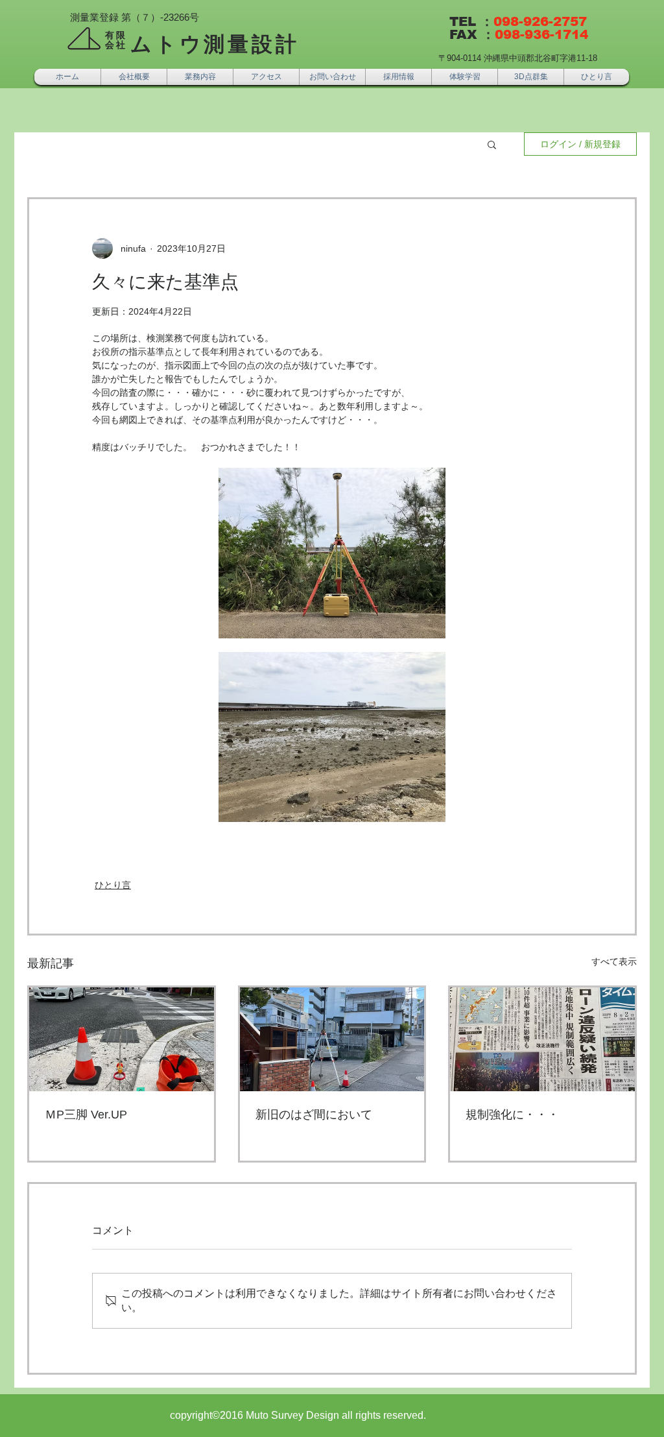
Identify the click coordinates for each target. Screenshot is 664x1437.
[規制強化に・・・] (542, 1039)
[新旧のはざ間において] (332, 1039)
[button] (492, 144)
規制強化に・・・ (512, 1114)
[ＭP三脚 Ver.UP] (121, 1039)
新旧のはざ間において (313, 1114)
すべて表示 (614, 961)
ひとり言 (113, 885)
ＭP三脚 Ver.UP (86, 1114)
